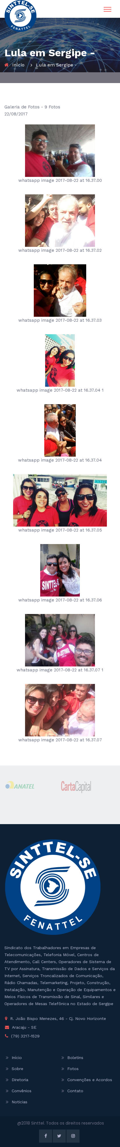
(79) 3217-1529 (25, 1036)
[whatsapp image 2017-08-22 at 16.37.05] (60, 500)
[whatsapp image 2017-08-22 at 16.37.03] (60, 290)
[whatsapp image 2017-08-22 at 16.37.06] (60, 570)
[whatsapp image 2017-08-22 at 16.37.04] (60, 430)
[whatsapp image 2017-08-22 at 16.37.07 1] (60, 640)
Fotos (73, 1068)
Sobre (17, 1068)
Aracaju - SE (24, 1027)
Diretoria (20, 1079)
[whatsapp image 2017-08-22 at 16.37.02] (60, 220)
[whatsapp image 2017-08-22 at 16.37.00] (60, 150)
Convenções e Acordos (89, 1079)
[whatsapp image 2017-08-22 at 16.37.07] (60, 710)
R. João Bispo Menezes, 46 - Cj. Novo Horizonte (58, 1018)
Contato (75, 1090)
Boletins (75, 1057)
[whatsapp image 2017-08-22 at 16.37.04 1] (60, 360)
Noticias (19, 1101)
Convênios (21, 1090)
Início (18, 65)
